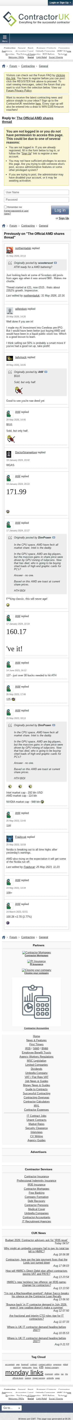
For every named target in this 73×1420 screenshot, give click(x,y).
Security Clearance (36, 1128)
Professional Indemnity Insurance (36, 1180)
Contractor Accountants (36, 1217)
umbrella (50, 1378)
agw (18, 1364)
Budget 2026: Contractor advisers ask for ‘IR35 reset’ (36, 1240)
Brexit (30, 48)
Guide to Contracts (37, 1089)
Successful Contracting (36, 1093)
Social (31, 57)
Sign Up (26, 153)
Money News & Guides (36, 1085)
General (21, 48)
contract (33, 1364)
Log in (60, 210)
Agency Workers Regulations (36, 1056)
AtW (17, 412)
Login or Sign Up (59, 2)
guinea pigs (27, 1367)
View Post (55, 263)
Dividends (36, 1068)
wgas (57, 1378)
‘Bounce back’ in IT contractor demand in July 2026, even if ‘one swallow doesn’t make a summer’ (36, 1306)
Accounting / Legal (24, 51)
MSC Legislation (36, 1060)
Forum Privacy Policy (18, 90)
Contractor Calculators (37, 1101)
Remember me (14, 207)
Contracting (9, 48)
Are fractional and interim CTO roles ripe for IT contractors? (36, 1317)
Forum (13, 66)
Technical (62, 54)
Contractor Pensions (36, 1205)
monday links (24, 1372)
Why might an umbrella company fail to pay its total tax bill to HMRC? (36, 1250)
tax (62, 1374)
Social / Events (56, 57)
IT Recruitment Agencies (36, 1221)
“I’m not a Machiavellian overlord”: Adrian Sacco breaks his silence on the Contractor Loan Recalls (36, 1295)
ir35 (41, 1367)
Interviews (37, 1132)
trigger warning (39, 1378)
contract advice (45, 1364)
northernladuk (23, 248)
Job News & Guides (36, 1081)
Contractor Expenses (36, 1109)
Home (36, 1036)
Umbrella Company (36, 1072)
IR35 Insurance (36, 1184)
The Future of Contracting (28, 54)
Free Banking (36, 1192)
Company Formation (36, 1196)
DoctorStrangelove (26, 452)
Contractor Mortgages (36, 1188)
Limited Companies (36, 1064)
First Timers (36, 1044)
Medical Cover (36, 1209)
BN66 (45, 1048)
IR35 (28, 1048)
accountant (10, 1364)
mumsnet (49, 1374)
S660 (36, 1048)
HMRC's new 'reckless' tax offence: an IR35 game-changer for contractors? (36, 1284)
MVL (36, 1105)
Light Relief (41, 57)
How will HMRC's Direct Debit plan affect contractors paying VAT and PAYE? (36, 1272)
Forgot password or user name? (16, 212)
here (38, 103)
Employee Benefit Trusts (36, 1052)
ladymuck (21, 357)
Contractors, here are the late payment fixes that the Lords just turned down (36, 1261)
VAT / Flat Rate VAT (36, 1077)
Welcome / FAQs (16, 57)
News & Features (36, 1040)
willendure (21, 308)
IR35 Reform (48, 54)
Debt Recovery (36, 1201)
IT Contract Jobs (36, 1115)
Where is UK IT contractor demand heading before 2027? (36, 1328)
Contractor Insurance (36, 1176)
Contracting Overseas (36, 1097)
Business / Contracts (46, 48)
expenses (57, 1364)
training (28, 1378)
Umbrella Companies (45, 51)
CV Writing (36, 1136)
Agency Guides (37, 1140)
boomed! (25, 1364)
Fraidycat (20, 836)
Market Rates (36, 1124)
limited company (52, 1367)
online (57, 1374)
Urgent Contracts (36, 1119)
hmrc (35, 1367)
